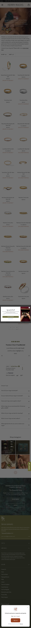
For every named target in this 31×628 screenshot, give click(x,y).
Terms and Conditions (10, 318)
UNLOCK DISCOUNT (10, 316)
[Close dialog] (29, 307)
